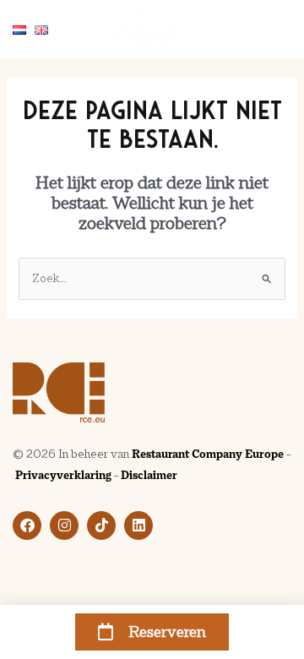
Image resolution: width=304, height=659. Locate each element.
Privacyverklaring (63, 475)
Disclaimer (149, 475)
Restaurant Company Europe (208, 454)
